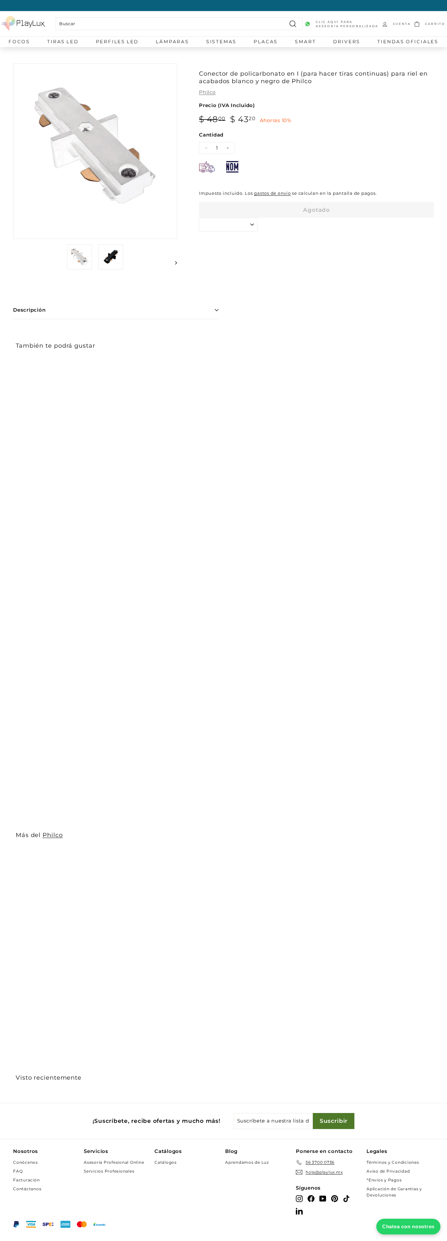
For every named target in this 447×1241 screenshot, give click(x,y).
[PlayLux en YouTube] (322, 1198)
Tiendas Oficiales (407, 42)
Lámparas (172, 42)
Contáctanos (27, 1188)
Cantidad (211, 135)
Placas (266, 42)
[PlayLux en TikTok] (346, 1198)
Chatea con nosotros (408, 1226)
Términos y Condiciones (393, 1162)
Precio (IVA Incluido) (227, 105)
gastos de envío (272, 193)
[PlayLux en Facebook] (311, 1198)
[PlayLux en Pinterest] (334, 1198)
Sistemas (221, 42)
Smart (305, 42)
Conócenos (25, 1162)
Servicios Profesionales (109, 1171)
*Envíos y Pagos (384, 1179)
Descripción (29, 310)
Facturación (26, 1179)
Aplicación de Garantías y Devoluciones (394, 1191)
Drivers (347, 42)
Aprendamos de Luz (247, 1162)
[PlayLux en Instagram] (299, 1198)
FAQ (18, 1171)
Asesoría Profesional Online (114, 1162)
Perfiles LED (117, 42)
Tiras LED (63, 42)
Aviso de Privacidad (388, 1171)
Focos (19, 42)
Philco (207, 92)
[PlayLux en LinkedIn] (299, 1210)
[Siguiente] (173, 263)
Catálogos (165, 1162)
